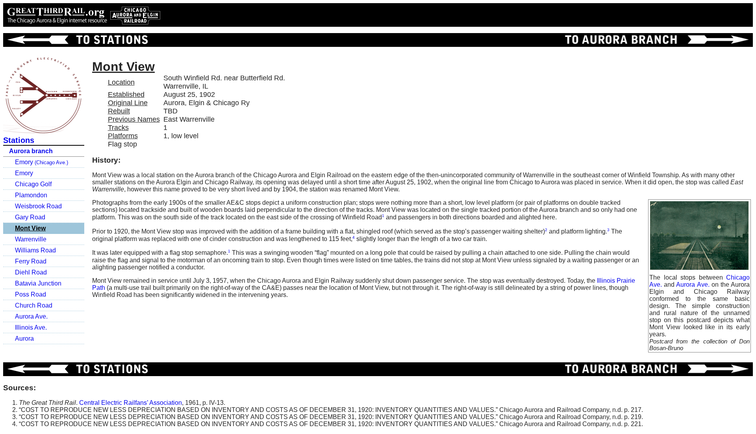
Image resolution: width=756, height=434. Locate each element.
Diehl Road (31, 272)
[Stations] (76, 40)
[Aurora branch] (653, 40)
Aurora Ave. (31, 316)
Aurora (24, 338)
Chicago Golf (33, 184)
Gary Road (30, 217)
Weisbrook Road (38, 206)
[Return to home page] (83, 15)
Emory (41, 162)
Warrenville (30, 239)
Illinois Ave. (31, 327)
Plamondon (31, 195)
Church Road (33, 305)
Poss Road (30, 294)
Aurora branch (31, 151)
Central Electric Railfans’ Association (130, 402)
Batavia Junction (38, 283)
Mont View (30, 228)
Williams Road (35, 250)
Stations (18, 140)
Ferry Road (30, 261)
